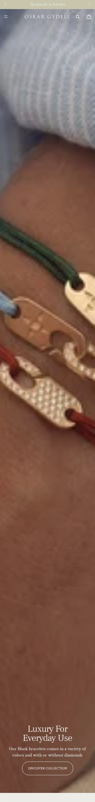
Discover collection (47, 768)
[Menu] (6, 16)
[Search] (77, 16)
